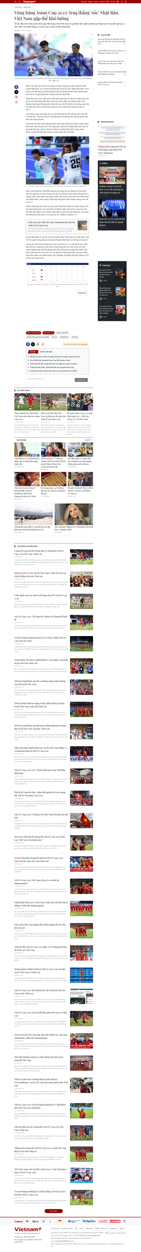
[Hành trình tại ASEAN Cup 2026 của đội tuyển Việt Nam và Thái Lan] (81, 975)
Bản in (16, 97)
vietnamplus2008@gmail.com (64, 1241)
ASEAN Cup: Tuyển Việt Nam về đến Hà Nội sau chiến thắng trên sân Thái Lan (40, 575)
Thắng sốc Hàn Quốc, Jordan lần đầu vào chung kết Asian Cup (52, 367)
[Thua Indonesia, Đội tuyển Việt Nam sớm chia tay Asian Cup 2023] (27, 402)
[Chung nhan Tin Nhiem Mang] (116, 1232)
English (90, 1)
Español (102, 1)
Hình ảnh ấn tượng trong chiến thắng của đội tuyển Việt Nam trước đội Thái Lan (39, 705)
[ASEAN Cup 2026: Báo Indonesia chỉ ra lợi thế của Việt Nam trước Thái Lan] (81, 996)
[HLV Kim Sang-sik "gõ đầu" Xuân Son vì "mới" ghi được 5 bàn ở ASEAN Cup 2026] (81, 1175)
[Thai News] (50, 1221)
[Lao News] (44, 1221)
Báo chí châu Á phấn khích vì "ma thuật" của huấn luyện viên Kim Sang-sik (41, 661)
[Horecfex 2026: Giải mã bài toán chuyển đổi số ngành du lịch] (112, 208)
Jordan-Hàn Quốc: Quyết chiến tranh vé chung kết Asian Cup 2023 (53, 371)
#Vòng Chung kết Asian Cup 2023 (38, 337)
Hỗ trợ (82, 1228)
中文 (107, 1)
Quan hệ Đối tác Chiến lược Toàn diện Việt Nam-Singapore (112, 149)
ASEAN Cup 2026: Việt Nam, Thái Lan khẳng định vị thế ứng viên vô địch (111, 62)
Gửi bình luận (81, 380)
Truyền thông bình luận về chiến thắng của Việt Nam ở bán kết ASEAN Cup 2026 (40, 1193)
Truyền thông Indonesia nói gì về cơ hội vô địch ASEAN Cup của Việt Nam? (40, 639)
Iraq (55, 337)
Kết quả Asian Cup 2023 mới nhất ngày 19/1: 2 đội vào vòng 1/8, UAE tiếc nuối (79, 416)
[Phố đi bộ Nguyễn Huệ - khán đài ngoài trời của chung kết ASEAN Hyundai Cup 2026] (81, 798)
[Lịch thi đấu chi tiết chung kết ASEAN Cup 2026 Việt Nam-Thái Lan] (81, 1133)
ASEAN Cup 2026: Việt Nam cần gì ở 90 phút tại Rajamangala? (36, 882)
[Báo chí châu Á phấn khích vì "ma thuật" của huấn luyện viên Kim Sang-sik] (81, 666)
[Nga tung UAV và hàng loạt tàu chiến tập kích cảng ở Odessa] (120, 273)
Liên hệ (122, 1228)
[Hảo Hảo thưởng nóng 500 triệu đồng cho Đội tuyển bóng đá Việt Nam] (81, 1063)
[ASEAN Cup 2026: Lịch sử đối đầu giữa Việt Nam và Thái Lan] (81, 1018)
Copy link (16, 102)
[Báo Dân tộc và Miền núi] (17, 1221)
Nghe (105, 280)
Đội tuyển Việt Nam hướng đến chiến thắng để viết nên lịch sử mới (40, 926)
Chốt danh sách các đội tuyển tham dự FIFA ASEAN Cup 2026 (40, 597)
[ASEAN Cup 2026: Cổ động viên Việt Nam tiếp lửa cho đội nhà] (81, 820)
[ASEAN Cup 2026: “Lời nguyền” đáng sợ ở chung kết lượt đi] (81, 622)
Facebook (16, 87)
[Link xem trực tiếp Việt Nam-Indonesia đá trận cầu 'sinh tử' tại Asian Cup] (82, 225)
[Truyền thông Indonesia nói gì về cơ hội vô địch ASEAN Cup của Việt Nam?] (81, 643)
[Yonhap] (74, 1221)
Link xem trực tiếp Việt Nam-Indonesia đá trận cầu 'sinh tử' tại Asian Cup (51, 224)
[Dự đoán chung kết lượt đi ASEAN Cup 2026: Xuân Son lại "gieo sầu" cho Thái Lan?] (81, 864)
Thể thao (18, 7)
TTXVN (97, 1228)
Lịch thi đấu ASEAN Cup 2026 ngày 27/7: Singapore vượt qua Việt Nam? (111, 52)
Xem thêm (53, 1211)
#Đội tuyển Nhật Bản (33, 333)
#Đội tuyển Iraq (48, 333)
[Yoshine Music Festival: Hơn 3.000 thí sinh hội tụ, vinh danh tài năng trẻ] (112, 175)
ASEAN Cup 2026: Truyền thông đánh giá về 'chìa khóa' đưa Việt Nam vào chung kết (40, 1106)
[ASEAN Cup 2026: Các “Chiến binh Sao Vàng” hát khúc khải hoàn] (81, 776)
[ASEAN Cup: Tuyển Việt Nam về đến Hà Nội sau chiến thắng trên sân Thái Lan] (81, 579)
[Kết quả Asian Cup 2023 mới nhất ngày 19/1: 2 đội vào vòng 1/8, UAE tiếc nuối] (80, 402)
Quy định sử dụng (67, 1228)
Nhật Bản (65, 337)
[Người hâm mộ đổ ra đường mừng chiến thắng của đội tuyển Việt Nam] (81, 687)
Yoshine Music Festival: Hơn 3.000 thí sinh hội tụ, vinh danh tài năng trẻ (111, 189)
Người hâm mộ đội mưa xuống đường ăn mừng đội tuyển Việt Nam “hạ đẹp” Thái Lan (40, 727)
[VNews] (124, 1221)
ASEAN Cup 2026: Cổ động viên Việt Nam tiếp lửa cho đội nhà (41, 816)
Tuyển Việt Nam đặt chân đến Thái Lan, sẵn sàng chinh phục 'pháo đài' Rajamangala (40, 1036)
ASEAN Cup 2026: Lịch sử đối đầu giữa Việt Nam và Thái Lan (40, 1014)
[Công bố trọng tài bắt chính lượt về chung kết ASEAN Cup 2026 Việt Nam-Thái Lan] (81, 557)
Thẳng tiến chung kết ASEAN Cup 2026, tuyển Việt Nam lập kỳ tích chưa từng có (40, 1150)
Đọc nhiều (105, 35)
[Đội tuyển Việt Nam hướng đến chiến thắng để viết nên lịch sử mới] (81, 930)
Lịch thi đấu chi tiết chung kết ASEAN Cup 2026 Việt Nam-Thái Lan (38, 1128)
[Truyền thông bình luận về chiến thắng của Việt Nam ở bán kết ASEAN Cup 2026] (81, 1197)
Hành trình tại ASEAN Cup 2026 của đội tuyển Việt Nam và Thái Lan (39, 971)
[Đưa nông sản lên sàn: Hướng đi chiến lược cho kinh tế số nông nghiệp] (120, 310)
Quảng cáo (113, 1228)
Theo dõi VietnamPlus (70, 344)
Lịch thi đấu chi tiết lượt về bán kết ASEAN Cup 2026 (110, 83)
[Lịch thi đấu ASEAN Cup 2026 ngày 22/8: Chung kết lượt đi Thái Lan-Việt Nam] (81, 953)
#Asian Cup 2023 (62, 333)
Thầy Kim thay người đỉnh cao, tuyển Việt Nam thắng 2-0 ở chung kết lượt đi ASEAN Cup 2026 (41, 749)
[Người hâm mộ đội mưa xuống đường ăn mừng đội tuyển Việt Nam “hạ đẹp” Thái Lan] (81, 731)
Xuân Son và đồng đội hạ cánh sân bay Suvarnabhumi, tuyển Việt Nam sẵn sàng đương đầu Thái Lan (41, 1082)
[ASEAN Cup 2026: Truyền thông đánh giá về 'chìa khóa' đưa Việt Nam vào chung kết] (81, 1110)
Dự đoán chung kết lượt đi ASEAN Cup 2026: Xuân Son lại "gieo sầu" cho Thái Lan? (38, 859)
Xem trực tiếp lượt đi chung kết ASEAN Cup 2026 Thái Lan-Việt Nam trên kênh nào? (39, 838)
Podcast (106, 265)
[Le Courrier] (102, 1221)
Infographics (107, 122)
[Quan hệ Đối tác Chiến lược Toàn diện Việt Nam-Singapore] (112, 134)
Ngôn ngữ (89, 1228)
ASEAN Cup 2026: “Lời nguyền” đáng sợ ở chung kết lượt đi (40, 618)
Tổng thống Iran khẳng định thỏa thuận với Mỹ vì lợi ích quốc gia (105, 291)
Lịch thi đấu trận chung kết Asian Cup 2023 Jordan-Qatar (50, 360)
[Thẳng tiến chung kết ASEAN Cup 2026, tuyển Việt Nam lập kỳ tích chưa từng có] (81, 1154)
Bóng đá (27, 7)
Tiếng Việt (84, 1)
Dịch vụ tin (104, 1228)
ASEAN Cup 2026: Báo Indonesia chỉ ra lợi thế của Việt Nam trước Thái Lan (39, 992)
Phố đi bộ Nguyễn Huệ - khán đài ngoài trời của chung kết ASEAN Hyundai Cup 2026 (40, 794)
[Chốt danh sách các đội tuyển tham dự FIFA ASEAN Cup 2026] (81, 601)
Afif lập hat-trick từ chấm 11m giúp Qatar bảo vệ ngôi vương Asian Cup (55, 357)
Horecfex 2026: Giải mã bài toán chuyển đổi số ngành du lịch (112, 222)
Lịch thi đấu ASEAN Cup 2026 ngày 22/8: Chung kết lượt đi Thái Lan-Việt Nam (40, 948)
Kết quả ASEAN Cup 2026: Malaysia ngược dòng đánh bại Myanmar (112, 73)
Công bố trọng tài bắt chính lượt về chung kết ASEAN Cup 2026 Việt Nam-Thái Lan (39, 552)
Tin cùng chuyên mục (27, 546)
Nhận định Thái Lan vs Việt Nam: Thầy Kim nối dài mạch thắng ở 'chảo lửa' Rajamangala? (40, 904)
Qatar (76, 337)
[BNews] (27, 1221)
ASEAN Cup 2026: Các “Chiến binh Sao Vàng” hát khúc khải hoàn (39, 772)
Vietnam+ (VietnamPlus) (29, 1)
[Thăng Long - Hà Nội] (118, 2)
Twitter (16, 92)
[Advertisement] (57, 310)
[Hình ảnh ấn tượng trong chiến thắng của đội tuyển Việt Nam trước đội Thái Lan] (81, 709)
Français (96, 1)
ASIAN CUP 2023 (46, 352)
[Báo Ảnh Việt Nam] (115, 1221)
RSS (76, 1228)
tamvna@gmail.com (94, 1235)
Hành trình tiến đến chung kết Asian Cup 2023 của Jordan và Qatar (53, 364)
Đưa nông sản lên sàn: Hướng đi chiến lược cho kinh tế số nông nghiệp (106, 309)
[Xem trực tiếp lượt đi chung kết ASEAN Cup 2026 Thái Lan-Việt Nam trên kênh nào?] (81, 842)
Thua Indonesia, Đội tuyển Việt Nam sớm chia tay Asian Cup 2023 (27, 416)
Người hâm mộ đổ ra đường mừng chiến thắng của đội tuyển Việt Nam (40, 683)
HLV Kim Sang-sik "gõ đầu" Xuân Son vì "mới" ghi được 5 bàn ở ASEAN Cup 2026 (40, 1171)
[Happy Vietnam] (60, 1221)
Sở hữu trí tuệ (55, 1228)
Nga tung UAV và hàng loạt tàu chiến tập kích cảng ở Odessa (106, 273)
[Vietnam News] (89, 1221)
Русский (112, 1)
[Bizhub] (35, 1221)
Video (104, 163)
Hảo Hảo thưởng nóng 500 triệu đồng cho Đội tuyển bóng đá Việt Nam (38, 1059)
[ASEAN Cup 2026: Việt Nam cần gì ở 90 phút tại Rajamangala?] (81, 886)
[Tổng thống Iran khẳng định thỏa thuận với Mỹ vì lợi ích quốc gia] (120, 291)
